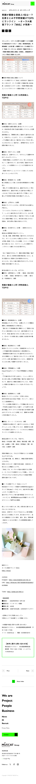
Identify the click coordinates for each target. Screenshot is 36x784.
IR (3, 720)
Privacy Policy (5, 728)
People (7, 705)
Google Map (6, 758)
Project (7, 700)
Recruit (5, 723)
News (4, 716)
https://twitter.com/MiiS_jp (15, 591)
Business (8, 710)
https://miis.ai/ (6, 570)
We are (7, 695)
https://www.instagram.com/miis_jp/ (20, 580)
